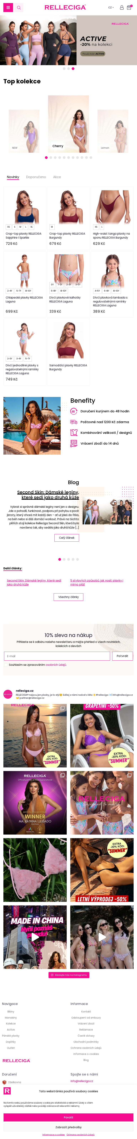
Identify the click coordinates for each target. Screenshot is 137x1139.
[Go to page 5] (64, 157)
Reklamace (86, 1029)
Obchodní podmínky (86, 1042)
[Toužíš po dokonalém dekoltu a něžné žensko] (35, 735)
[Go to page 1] (46, 157)
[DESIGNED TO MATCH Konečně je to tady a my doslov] (102, 803)
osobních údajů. (56, 665)
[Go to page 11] (91, 157)
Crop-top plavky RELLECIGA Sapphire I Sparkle (23, 235)
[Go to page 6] (68, 157)
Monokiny (11, 1017)
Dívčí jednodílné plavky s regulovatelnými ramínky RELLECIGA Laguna (22, 369)
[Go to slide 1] (64, 68)
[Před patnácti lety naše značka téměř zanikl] (35, 937)
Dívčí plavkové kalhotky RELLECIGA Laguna (65, 299)
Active (11, 1029)
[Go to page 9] (82, 157)
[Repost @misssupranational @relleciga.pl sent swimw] (102, 937)
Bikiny (10, 1011)
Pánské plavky (10, 1036)
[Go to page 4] (59, 157)
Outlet (11, 1048)
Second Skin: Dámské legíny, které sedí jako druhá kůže (48, 494)
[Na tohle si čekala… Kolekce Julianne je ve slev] (35, 870)
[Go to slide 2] (68, 68)
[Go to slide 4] (73, 559)
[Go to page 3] (55, 157)
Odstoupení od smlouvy (86, 1017)
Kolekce (11, 1023)
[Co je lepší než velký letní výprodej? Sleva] (102, 735)
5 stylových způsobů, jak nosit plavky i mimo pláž (96, 582)
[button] (8, 7)
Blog (86, 1060)
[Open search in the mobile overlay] (19, 7)
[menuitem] (37, 583)
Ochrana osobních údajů (81, 1134)
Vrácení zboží (86, 1023)
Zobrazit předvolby (68, 1127)
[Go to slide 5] (77, 559)
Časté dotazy (86, 1036)
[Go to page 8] (77, 157)
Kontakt (86, 1011)
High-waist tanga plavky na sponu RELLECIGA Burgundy (111, 235)
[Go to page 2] (50, 157)
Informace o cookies (53, 1134)
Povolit (68, 1117)
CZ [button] (110, 7)
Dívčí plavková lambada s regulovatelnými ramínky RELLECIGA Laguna (110, 301)
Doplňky (11, 1042)
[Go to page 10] (86, 157)
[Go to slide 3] (73, 68)
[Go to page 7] (73, 157)
